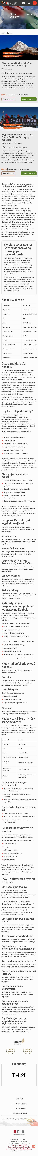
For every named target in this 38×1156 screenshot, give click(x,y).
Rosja (20, 143)
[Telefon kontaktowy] (29, 2)
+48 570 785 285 (20, 1109)
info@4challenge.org (20, 1113)
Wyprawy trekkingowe (12, 53)
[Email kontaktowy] (23, 3)
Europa (9, 143)
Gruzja (9, 69)
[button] (19, 15)
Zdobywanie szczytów (11, 56)
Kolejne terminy (8, 99)
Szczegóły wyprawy (28, 99)
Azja (4, 69)
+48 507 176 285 (20, 1104)
